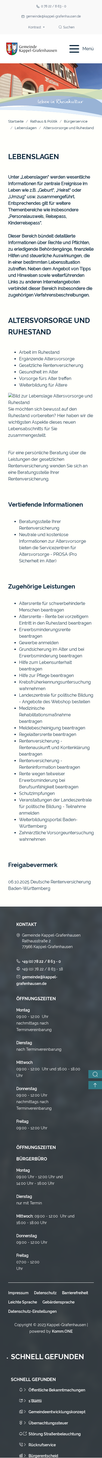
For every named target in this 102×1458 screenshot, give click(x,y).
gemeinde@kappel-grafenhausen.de (53, 16)
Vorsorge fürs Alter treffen (45, 378)
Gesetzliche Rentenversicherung (51, 365)
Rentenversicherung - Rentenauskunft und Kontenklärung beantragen (54, 747)
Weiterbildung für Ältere (43, 385)
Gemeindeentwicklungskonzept (57, 1412)
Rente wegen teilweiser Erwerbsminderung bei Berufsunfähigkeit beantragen (48, 780)
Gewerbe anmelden (38, 642)
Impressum (18, 1293)
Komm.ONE (62, 1331)
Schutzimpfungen (37, 793)
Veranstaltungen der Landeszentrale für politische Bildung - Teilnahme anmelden (55, 806)
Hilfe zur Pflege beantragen (46, 675)
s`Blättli (35, 1401)
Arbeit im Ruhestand (39, 352)
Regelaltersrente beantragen (47, 734)
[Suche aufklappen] (95, 1074)
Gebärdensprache (58, 1302)
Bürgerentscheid (43, 1456)
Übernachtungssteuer (48, 1423)
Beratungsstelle (35, 521)
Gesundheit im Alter (38, 372)
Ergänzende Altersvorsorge (47, 358)
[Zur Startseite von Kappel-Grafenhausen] (31, 49)
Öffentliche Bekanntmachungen (57, 1390)
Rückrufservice (42, 1445)
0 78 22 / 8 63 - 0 (53, 6)
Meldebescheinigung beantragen (52, 728)
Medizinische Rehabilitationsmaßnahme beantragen (45, 715)
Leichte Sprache (22, 1302)
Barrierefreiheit (75, 1293)
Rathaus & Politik (43, 121)
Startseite (16, 121)
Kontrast (35, 27)
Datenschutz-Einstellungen (32, 1311)
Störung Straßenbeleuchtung (55, 1434)
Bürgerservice (76, 121)
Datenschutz (45, 1293)
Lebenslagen (26, 128)
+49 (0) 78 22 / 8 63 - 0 (41, 961)
